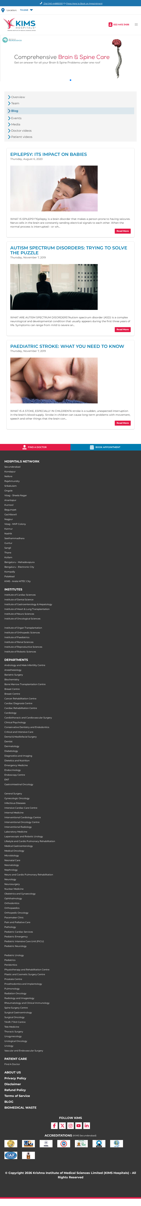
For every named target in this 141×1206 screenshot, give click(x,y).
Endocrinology (12, 770)
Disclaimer (12, 1084)
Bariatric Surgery (13, 674)
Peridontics (10, 964)
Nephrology (11, 869)
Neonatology (11, 865)
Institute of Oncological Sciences (22, 618)
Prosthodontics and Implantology (23, 983)
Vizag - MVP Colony (15, 524)
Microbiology (11, 855)
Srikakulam (10, 485)
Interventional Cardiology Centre (22, 817)
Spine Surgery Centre (16, 1007)
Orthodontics (11, 903)
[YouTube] (78, 1125)
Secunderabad (12, 466)
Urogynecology (13, 1036)
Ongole (8, 490)
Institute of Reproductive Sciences (23, 646)
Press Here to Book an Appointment (84, 3)
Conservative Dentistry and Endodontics (26, 727)
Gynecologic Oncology (17, 798)
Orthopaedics (11, 908)
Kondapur (10, 471)
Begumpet (10, 509)
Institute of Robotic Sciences (20, 651)
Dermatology (11, 746)
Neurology (10, 879)
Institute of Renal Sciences (18, 642)
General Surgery (13, 793)
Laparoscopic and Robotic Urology (23, 836)
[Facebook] (54, 1125)
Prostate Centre (13, 979)
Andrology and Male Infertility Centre (24, 665)
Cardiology (10, 712)
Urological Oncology (15, 1041)
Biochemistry (11, 679)
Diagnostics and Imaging (18, 755)
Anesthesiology (12, 670)
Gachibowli (10, 514)
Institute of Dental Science (18, 599)
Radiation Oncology (15, 993)
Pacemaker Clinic (14, 917)
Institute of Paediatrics (16, 637)
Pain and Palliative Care (17, 922)
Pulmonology (12, 988)
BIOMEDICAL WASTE (20, 1107)
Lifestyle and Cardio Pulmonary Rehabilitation (29, 841)
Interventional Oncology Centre (21, 822)
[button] (26, 10)
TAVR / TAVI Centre (15, 1022)
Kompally (9, 571)
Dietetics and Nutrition (17, 760)
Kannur (8, 528)
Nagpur (8, 519)
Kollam (8, 557)
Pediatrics (9, 960)
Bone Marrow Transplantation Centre (25, 684)
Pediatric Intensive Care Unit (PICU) (24, 941)
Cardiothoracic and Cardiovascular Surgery (28, 717)
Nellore (8, 476)
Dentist (8, 741)
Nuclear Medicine (14, 888)
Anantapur (10, 500)
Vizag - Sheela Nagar (15, 495)
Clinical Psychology (15, 722)
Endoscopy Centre (14, 774)
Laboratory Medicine (15, 831)
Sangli (7, 547)
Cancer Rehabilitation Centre (20, 698)
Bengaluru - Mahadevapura (19, 562)
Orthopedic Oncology (16, 912)
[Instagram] (70, 1125)
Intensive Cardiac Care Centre (20, 807)
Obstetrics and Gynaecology (20, 893)
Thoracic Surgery (13, 1031)
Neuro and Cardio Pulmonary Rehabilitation (28, 874)
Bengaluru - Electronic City (19, 567)
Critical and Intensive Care (18, 732)
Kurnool (8, 505)
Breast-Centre (12, 693)
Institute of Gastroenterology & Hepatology (28, 604)
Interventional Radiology (18, 827)
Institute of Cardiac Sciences (20, 594)
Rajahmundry (12, 481)
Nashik (8, 533)
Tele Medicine (11, 1026)
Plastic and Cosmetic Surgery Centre (24, 974)
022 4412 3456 (121, 24)
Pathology (10, 927)
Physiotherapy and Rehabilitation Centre (26, 969)
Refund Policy (15, 1090)
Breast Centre (12, 689)
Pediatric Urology (14, 955)
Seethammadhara (14, 538)
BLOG (8, 1101)
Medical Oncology (14, 850)
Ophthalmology (13, 898)
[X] (62, 1125)
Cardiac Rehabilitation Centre (20, 708)
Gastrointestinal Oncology (18, 784)
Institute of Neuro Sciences (19, 613)
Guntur (8, 543)
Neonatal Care (12, 860)
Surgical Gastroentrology (18, 1012)
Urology (8, 1045)
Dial (53, 3)
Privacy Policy (15, 1078)
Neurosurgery (12, 884)
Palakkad (9, 576)
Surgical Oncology (14, 1017)
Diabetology (11, 751)
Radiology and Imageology (19, 998)
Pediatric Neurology (15, 946)
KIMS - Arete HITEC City (17, 581)
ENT (6, 779)
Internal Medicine (14, 812)
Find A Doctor (12, 1064)
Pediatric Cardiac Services (18, 931)
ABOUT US (12, 1072)
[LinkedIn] (86, 1125)
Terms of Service (17, 1096)
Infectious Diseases (15, 803)
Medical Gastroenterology (18, 846)
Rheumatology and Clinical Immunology (27, 1003)
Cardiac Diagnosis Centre (18, 703)
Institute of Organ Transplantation (23, 627)
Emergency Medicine (16, 765)
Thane (7, 552)
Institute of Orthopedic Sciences (22, 632)
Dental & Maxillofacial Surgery (20, 736)
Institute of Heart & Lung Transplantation (27, 609)
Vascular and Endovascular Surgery (23, 1050)
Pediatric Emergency (16, 936)
